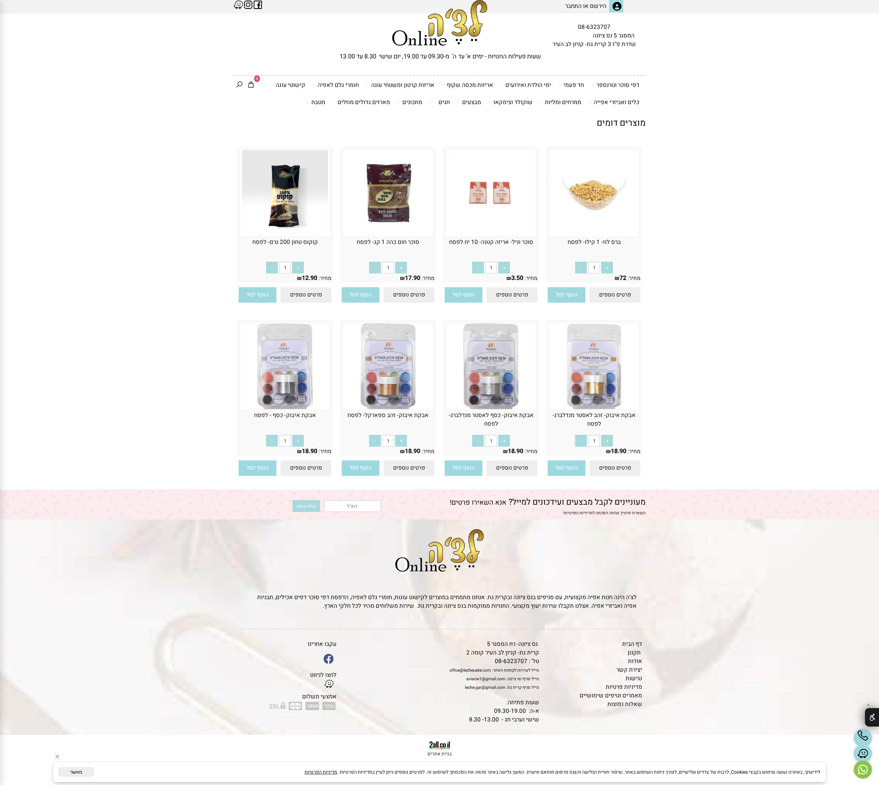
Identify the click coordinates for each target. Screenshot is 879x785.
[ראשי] (439, 23)
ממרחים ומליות (563, 102)
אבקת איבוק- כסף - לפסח (285, 415)
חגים (444, 102)
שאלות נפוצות (624, 704)
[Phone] (863, 738)
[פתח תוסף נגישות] (872, 717)
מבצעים (471, 102)
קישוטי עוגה (290, 85)
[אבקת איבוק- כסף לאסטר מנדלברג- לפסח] (491, 407)
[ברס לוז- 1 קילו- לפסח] (594, 234)
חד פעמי (573, 85)
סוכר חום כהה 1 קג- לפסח (388, 242)
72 (622, 278)
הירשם (598, 6)
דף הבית (632, 644)
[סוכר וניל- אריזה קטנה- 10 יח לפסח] (491, 234)
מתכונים (412, 102)
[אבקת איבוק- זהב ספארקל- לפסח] (388, 407)
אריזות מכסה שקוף (470, 85)
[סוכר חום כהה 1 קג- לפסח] (388, 234)
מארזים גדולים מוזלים (364, 102)
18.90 (618, 451)
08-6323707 (594, 27)
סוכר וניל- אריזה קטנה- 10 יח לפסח (491, 242)
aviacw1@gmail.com (485, 679)
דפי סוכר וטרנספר (617, 85)
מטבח (318, 102)
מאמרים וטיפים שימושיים (611, 695)
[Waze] (863, 754)
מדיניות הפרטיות (578, 513)
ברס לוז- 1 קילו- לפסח (594, 242)
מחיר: (633, 278)
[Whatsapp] (863, 769)
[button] (566, 295)
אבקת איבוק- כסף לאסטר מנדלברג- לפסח (491, 419)
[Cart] (251, 85)
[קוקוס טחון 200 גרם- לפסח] (285, 234)
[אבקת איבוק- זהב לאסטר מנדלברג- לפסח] (594, 407)
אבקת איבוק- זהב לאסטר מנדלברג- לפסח (594, 419)
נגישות (634, 678)
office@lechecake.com (470, 670)
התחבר (573, 6)
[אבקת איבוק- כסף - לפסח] (285, 407)
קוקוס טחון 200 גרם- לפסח (285, 242)
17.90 (412, 278)
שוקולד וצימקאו (513, 102)
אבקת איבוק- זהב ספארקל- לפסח (388, 415)
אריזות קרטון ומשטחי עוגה (402, 85)
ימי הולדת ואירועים (528, 85)
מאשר (76, 772)
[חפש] (239, 85)
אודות (635, 661)
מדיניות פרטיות (624, 687)
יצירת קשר (629, 669)
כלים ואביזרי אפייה (616, 102)
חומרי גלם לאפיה (338, 85)
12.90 (309, 278)
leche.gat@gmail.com (485, 687)
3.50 (517, 278)
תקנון (634, 652)
